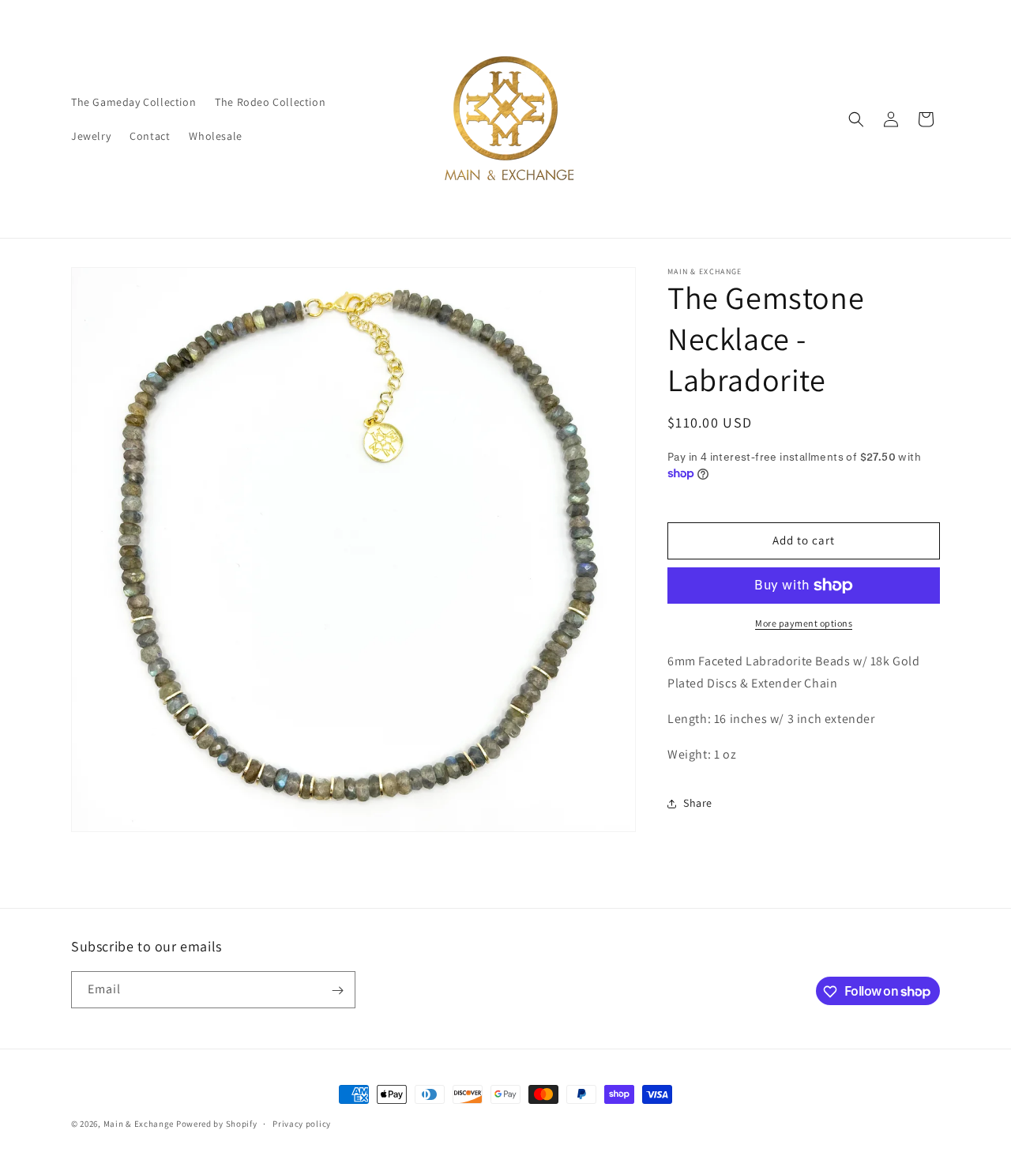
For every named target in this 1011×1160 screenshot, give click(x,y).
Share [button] (697, 803)
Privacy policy (301, 1122)
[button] (856, 119)
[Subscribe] (337, 990)
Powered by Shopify (216, 1123)
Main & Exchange (139, 1123)
